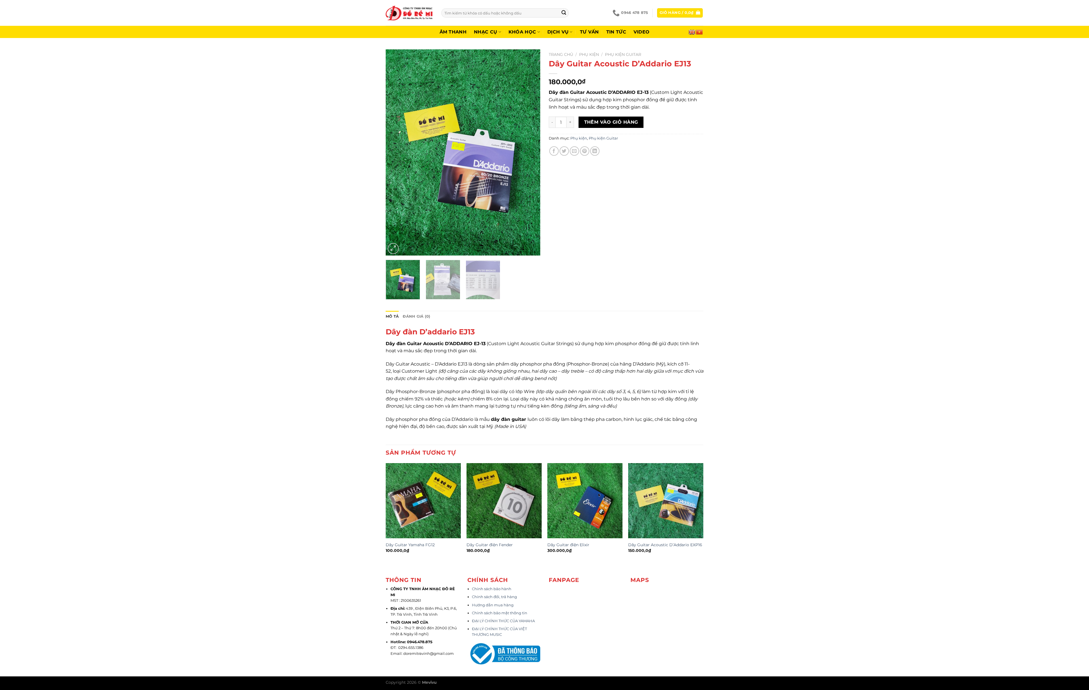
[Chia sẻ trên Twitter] (564, 151)
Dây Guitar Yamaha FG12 (410, 544)
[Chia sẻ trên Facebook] (554, 151)
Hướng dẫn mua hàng (493, 605)
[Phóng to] (393, 248)
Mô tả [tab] (392, 316)
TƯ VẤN (589, 32)
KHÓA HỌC (522, 32)
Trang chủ (561, 54)
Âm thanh (453, 32)
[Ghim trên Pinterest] (584, 151)
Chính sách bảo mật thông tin (499, 613)
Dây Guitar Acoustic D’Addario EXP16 (665, 544)
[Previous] (396, 152)
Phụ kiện (589, 54)
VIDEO (642, 32)
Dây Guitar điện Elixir (568, 544)
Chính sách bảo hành (491, 589)
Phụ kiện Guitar (623, 54)
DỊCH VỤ (558, 32)
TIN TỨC (616, 32)
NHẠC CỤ (485, 32)
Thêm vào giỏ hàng (611, 122)
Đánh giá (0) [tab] (416, 316)
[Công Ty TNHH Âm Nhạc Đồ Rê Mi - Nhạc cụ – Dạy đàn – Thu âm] (409, 12)
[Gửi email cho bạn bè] (574, 151)
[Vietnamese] (699, 31)
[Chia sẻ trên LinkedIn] (595, 151)
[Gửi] (564, 13)
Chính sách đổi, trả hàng (494, 597)
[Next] (530, 152)
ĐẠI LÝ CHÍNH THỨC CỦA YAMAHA (503, 621)
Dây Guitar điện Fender (490, 544)
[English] (692, 31)
